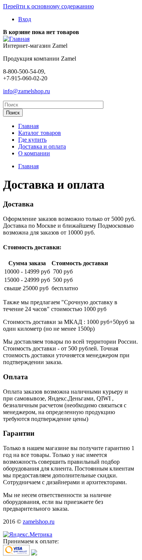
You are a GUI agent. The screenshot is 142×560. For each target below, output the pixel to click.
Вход (24, 19)
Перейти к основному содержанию (48, 6)
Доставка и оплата (42, 146)
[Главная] (16, 39)
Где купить (32, 139)
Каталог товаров (39, 133)
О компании (34, 153)
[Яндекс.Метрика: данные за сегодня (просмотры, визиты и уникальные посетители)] (27, 534)
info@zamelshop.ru (26, 91)
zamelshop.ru (39, 521)
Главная (28, 126)
